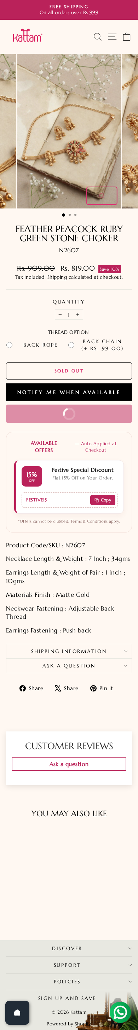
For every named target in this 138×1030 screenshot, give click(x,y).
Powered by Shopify (69, 1024)
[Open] (17, 1013)
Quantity (69, 302)
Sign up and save (67, 998)
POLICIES (67, 981)
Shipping (57, 277)
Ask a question (68, 666)
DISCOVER (67, 948)
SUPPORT (67, 965)
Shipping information (69, 651)
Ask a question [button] (69, 763)
